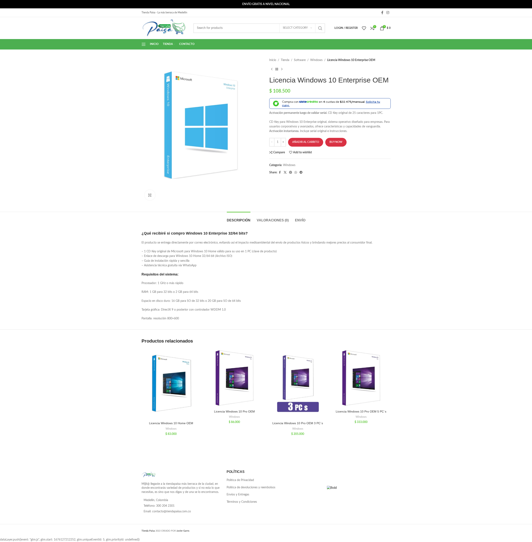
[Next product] (281, 69)
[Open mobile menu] (143, 44)
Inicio (272, 60)
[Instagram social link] (387, 12)
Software (300, 60)
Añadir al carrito (305, 142)
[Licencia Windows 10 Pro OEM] (234, 378)
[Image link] (149, 474)
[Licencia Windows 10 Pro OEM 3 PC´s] (297, 384)
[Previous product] (271, 69)
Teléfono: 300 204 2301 (159, 505)
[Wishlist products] (364, 28)
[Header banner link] (266, 4)
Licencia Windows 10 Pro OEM (234, 411)
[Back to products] (276, 69)
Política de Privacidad (240, 480)
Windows (316, 60)
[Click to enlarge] (150, 195)
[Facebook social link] (382, 12)
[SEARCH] (320, 28)
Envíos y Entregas (238, 494)
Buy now (335, 142)
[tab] (238, 218)
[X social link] (285, 172)
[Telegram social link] (301, 172)
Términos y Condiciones (242, 501)
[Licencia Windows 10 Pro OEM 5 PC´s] (361, 378)
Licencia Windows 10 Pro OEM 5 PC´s (361, 411)
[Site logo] (164, 28)
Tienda (285, 60)
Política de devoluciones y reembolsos (251, 487)
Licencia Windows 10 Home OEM (171, 423)
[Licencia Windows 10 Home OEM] (171, 384)
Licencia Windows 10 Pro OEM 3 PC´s (297, 423)
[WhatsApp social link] (295, 172)
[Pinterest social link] (290, 172)
